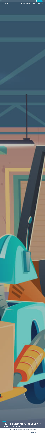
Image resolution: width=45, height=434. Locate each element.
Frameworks (4, 421)
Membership (34, 3)
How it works (23, 3)
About (42, 3)
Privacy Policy (26, 430)
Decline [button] (35, 432)
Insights (38, 3)
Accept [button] (32, 432)
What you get (28, 3)
